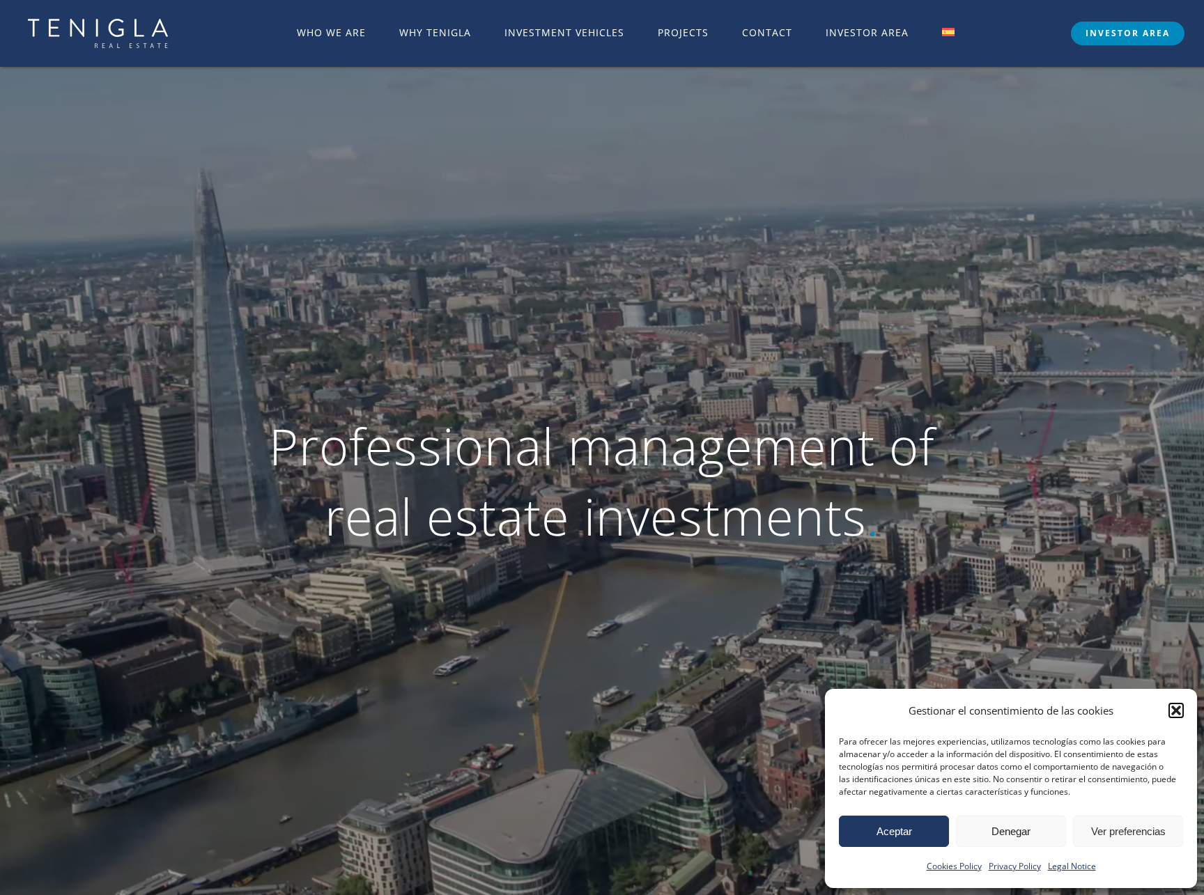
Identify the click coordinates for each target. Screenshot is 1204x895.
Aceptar (894, 831)
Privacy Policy (1015, 866)
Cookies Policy (954, 866)
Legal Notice (1072, 866)
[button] (1176, 710)
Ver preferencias (1128, 831)
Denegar (1011, 831)
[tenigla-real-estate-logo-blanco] (98, 25)
